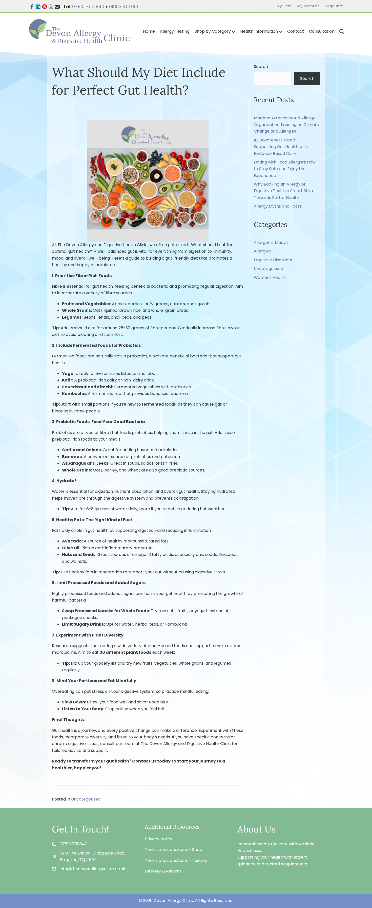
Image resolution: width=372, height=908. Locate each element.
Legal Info (334, 6)
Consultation (321, 31)
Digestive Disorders (273, 260)
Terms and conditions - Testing (176, 860)
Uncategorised (85, 799)
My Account (308, 6)
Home (149, 31)
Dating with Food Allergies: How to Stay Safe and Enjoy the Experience (285, 168)
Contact (295, 31)
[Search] (340, 32)
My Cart (284, 6)
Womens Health (270, 277)
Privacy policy (158, 839)
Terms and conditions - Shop (173, 849)
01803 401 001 (123, 6)
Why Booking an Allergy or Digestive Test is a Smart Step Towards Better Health (283, 191)
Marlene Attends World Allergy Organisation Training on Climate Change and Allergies (286, 124)
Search (261, 66)
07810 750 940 (88, 6)
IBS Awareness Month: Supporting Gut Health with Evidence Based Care (281, 146)
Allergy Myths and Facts (278, 206)
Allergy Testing (175, 31)
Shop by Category (213, 31)
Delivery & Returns (163, 871)
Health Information (259, 31)
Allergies (262, 251)
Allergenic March (271, 242)
